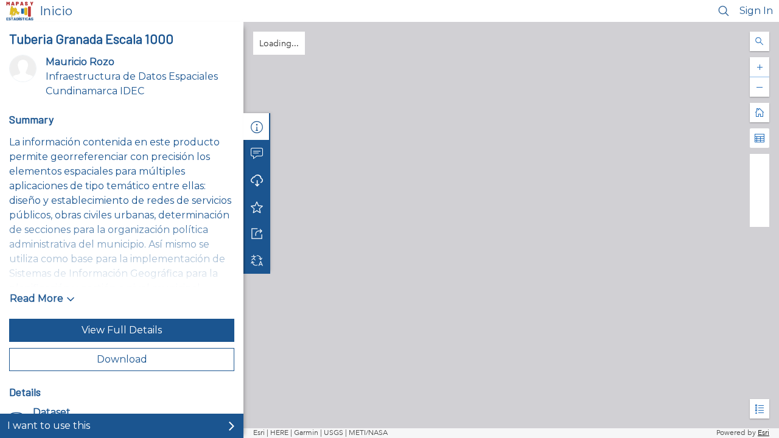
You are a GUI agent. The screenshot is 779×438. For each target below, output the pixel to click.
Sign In (756, 10)
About (256, 126)
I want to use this (48, 425)
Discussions (256, 153)
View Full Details (122, 330)
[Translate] (256, 260)
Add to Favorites (256, 206)
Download (122, 359)
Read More (36, 298)
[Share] (256, 233)
